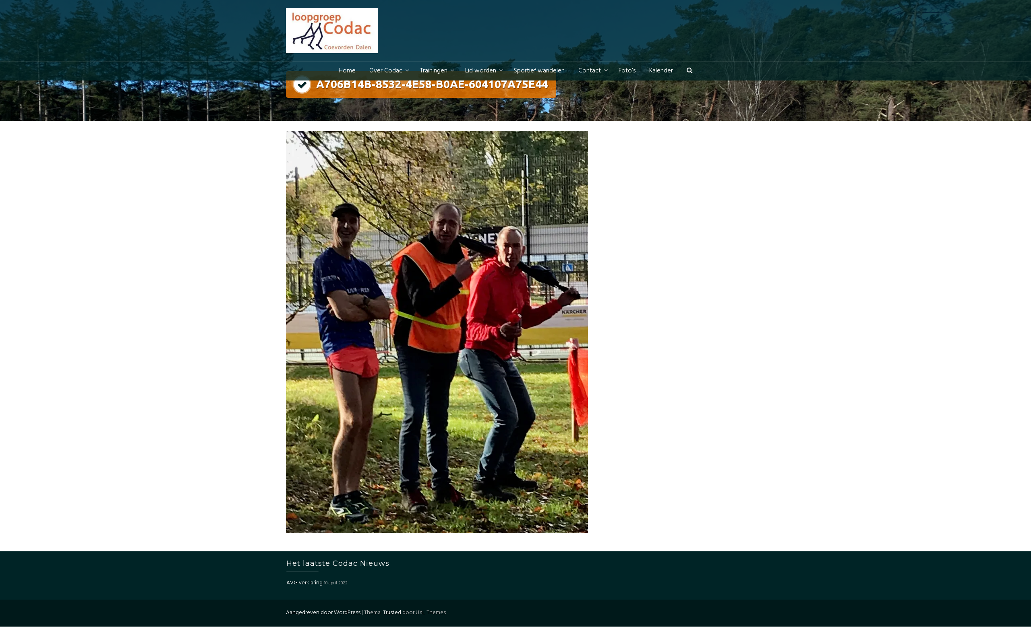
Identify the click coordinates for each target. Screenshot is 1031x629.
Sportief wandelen (539, 71)
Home (347, 71)
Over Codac (385, 71)
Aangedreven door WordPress (323, 612)
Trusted (392, 612)
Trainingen (433, 71)
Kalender (661, 71)
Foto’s (627, 71)
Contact (589, 71)
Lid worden (480, 71)
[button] (690, 71)
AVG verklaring (304, 583)
